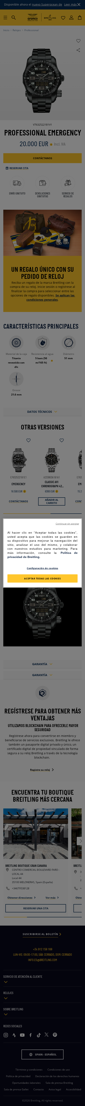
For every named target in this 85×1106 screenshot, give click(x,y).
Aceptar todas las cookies (42, 578)
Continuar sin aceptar (67, 523)
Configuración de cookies (42, 568)
